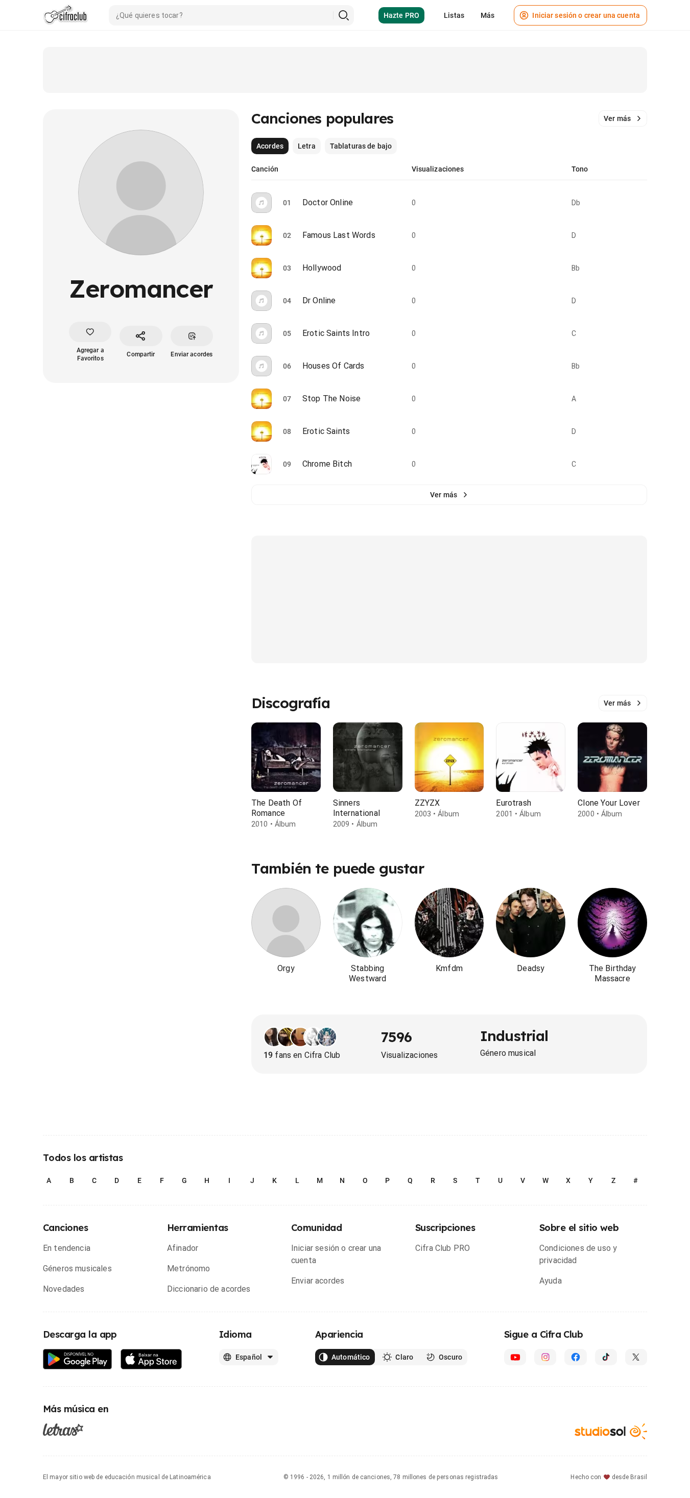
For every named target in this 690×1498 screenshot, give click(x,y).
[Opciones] (641, 202)
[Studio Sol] (611, 1431)
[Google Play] (77, 1359)
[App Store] (151, 1359)
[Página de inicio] (65, 15)
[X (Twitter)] (636, 1357)
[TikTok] (606, 1357)
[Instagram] (545, 1357)
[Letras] (63, 1429)
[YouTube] (515, 1357)
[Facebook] (575, 1357)
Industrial (514, 1036)
